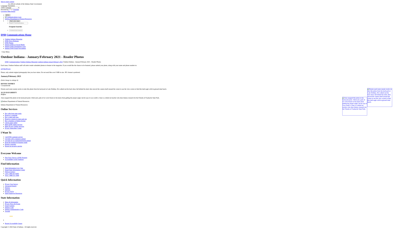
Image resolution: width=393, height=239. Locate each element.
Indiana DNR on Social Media (15, 45)
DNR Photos (9, 43)
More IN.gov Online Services (14, 126)
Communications (14, 62)
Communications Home (19, 34)
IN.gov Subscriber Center (13, 128)
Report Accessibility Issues (13, 223)
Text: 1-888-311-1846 (12, 175)
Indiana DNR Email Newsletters (15, 48)
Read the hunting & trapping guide (16, 142)
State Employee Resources (13, 193)
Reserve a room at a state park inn (16, 119)
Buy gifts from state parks (13, 113)
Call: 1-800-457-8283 (12, 173)
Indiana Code (9, 207)
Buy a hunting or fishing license (15, 121)
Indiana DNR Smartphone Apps (15, 46)
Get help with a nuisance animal (15, 139)
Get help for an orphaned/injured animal (18, 141)
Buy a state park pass (12, 117)
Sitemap (7, 190)
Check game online (11, 123)
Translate (16, 9)
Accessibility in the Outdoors (14, 159)
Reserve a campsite (11, 115)
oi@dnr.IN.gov (6, 69)
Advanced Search (10, 186)
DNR (3, 34)
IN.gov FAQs (9, 191)
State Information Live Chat (14, 168)
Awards (7, 211)
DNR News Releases (12, 41)
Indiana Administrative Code (14, 209)
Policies (7, 188)
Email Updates (9, 206)
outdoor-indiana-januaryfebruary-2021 (50, 62)
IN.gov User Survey (11, 184)
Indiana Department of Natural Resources (18, 19)
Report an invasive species (13, 146)
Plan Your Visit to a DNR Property (16, 158)
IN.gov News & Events (12, 204)
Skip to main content (7, 2)
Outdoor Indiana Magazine (13, 39)
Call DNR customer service (14, 137)
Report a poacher (10, 144)
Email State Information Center (15, 170)
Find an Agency (10, 172)
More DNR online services (13, 124)
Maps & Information (11, 202)
